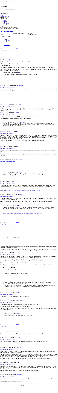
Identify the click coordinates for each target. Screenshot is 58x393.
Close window (3, 1)
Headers (11, 59)
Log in (1, 15)
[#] (0, 48)
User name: (2, 8)
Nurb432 (17, 57)
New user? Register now (4, 16)
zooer (17, 48)
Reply (1, 59)
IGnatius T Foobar (19, 104)
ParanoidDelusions (19, 85)
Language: (2, 13)
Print (14, 59)
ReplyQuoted (6, 59)
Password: (2, 11)
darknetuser (18, 229)
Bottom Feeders (7, 31)
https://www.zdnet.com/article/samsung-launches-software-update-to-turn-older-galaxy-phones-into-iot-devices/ (20, 190)
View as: (29, 34)
